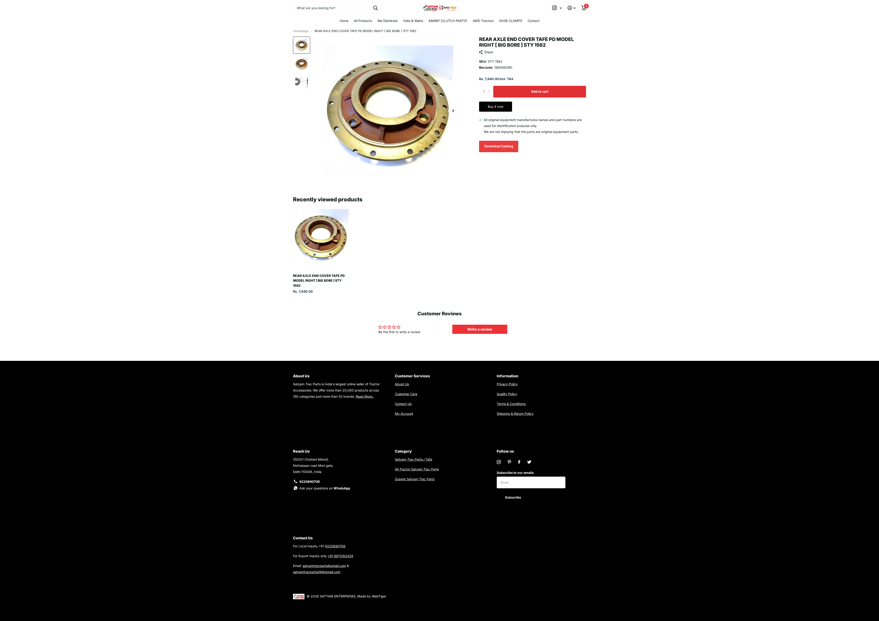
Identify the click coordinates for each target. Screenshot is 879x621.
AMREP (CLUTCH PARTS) (448, 21)
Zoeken (375, 8)
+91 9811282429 (340, 556)
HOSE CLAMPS (510, 21)
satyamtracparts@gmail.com (324, 566)
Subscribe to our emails (515, 473)
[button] (453, 111)
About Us (402, 384)
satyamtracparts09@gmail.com (316, 572)
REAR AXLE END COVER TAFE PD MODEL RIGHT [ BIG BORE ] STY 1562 (319, 280)
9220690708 (309, 481)
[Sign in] (571, 8)
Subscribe (513, 497)
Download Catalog (498, 146)
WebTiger (379, 596)
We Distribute (387, 21)
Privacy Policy (507, 384)
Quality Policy (507, 394)
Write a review (479, 329)
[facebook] (519, 462)
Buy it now (495, 106)
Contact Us (403, 404)
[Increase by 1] (490, 88)
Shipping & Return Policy (515, 414)
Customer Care (406, 394)
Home (344, 21)
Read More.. (365, 396)
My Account (404, 414)
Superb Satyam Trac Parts (414, 479)
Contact (534, 21)
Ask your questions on (324, 488)
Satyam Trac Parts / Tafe (413, 459)
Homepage (301, 31)
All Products (363, 21)
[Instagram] (499, 462)
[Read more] (557, 8)
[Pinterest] (509, 462)
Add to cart (539, 91)
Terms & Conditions (511, 404)
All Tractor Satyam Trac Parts (417, 469)
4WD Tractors (483, 21)
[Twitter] (529, 462)
